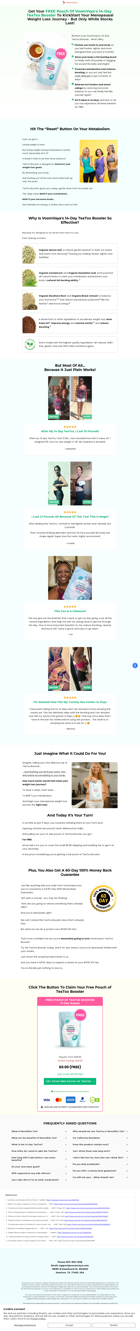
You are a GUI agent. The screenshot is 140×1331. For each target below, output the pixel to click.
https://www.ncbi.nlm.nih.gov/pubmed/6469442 (75, 1237)
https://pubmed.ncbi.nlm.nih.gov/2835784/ (62, 1200)
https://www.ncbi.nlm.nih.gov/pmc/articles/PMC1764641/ (70, 1228)
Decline (114, 1325)
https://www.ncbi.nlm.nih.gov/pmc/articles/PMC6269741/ (85, 1220)
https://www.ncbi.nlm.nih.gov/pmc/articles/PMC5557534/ (88, 1208)
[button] (135, 665)
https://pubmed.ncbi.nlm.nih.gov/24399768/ (74, 1233)
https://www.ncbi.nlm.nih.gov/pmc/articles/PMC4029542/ (86, 1216)
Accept (69, 1325)
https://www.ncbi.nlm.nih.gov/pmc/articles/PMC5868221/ (88, 1224)
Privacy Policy (38, 1318)
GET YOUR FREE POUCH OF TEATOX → (70, 1081)
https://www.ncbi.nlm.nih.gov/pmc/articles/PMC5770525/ (86, 1212)
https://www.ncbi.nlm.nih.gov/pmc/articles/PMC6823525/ (76, 1204)
